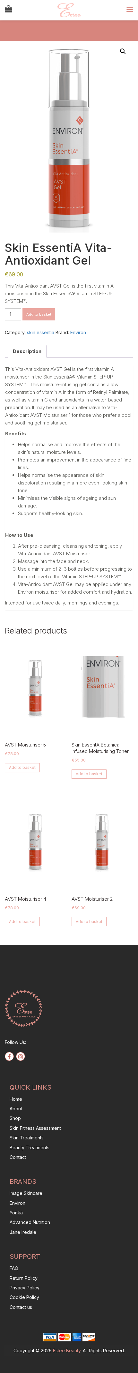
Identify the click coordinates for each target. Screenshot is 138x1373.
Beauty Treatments (29, 1147)
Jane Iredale (23, 1232)
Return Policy (24, 1278)
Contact (18, 1157)
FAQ (14, 1268)
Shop (15, 1118)
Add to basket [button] (22, 767)
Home (16, 1099)
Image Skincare (26, 1193)
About (16, 1108)
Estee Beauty (67, 1350)
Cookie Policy (24, 1297)
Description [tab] (27, 351)
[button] (123, 51)
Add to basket (38, 314)
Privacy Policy (24, 1287)
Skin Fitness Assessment (35, 1128)
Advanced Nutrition (30, 1222)
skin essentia (40, 332)
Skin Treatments (27, 1137)
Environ (78, 332)
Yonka (16, 1212)
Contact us (21, 1307)
